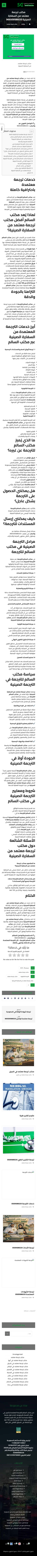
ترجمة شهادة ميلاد (17, 1488)
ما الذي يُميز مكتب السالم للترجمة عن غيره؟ (19, 148)
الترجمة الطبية (28, 415)
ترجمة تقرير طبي (17, 1470)
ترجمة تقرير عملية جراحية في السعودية (17, 1522)
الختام (29, 173)
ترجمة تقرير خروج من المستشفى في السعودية (17, 1525)
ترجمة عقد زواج (17, 1496)
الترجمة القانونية (27, 388)
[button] (4, 5)
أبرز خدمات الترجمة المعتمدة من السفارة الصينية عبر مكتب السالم (22, 145)
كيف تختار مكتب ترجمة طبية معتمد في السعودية (17, 1512)
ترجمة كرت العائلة (17, 1483)
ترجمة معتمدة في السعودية (17, 1486)
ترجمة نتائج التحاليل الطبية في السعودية (17, 1520)
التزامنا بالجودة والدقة (25, 141)
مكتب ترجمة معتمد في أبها (17, 1360)
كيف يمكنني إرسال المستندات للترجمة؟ (20, 153)
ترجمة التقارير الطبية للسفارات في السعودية (17, 1528)
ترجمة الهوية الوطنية (17, 1494)
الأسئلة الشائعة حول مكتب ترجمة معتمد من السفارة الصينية (21, 169)
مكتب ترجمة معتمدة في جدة (18, 1384)
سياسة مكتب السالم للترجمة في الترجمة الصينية (17, 158)
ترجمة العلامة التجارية (17, 1475)
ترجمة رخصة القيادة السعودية (17, 1478)
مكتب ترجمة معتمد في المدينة (17, 1372)
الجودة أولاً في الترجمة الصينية (22, 161)
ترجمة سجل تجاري (17, 1473)
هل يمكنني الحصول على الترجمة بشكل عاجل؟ (18, 151)
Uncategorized (18, 1354)
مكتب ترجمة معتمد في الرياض (17, 1366)
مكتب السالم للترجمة (20, 549)
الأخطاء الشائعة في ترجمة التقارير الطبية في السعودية (17, 1515)
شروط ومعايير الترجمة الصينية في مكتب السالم (23, 164)
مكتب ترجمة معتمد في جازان (17, 1375)
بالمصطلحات (30, 399)
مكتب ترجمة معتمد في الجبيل (24, 1075)
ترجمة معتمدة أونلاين (17, 1491)
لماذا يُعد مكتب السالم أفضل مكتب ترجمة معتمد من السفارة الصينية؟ (21, 138)
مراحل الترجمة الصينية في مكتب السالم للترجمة (18, 156)
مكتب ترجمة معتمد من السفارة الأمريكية (22, 981)
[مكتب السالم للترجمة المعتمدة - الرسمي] (26, 5)
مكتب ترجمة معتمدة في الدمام (17, 1381)
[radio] (27, 955)
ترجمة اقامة (17, 1480)
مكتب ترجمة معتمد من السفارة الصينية (21, 79)
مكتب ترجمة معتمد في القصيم (17, 1369)
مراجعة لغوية (17, 311)
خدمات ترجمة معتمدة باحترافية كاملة (20, 134)
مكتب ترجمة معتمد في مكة (17, 1378)
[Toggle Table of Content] (30, 131)
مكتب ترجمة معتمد (28, 114)
